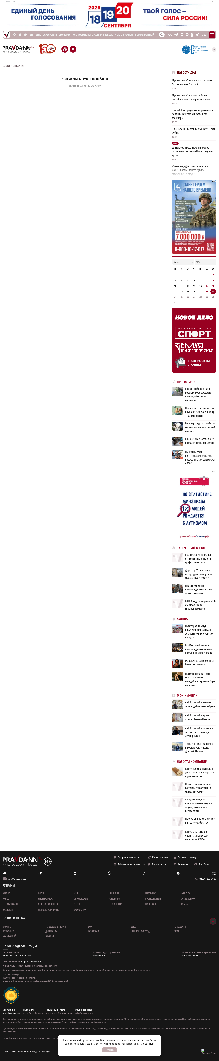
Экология (8, 910)
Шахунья (49, 935)
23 (213, 291)
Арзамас (7, 926)
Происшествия (153, 898)
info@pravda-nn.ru (17, 878)
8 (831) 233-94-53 (207, 878)
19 (188, 291)
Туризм (185, 904)
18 (182, 291)
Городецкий (180, 926)
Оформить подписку (128, 857)
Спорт (77, 904)
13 (194, 286)
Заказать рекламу (187, 857)
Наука (6, 898)
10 (175, 286)
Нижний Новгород (140, 931)
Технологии (116, 904)
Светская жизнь (11, 904)
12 (188, 286)
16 (213, 286)
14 (200, 286)
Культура (185, 893)
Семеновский (9, 935)
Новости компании (48, 910)
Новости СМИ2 (181, 847)
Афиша (182, 619)
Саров (176, 931)
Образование (81, 898)
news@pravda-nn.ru (33, 1012)
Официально (188, 898)
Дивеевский (51, 931)
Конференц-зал (160, 857)
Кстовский (93, 931)
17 (175, 291)
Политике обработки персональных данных (126, 1043)
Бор (90, 926)
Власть (41, 893)
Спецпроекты (159, 864)
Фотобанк (204, 864)
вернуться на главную (84, 85)
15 (207, 286)
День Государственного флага (53, 35)
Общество (115, 898)
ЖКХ (76, 893)
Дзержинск (8, 931)
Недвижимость (46, 898)
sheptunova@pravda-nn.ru (59, 1012)
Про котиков (186, 382)
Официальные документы (131, 864)
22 (207, 291)
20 (194, 291)
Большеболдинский (55, 926)
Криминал (150, 893)
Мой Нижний (187, 695)
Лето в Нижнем (124, 35)
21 (200, 291)
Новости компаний (192, 761)
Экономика (80, 910)
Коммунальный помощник (151, 35)
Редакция (183, 864)
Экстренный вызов (191, 548)
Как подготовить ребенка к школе (93, 35)
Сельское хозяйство (48, 904)
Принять (109, 1050)
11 (182, 286)
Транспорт (150, 904)
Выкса (134, 926)
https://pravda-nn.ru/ (31, 961)
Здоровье (114, 893)
